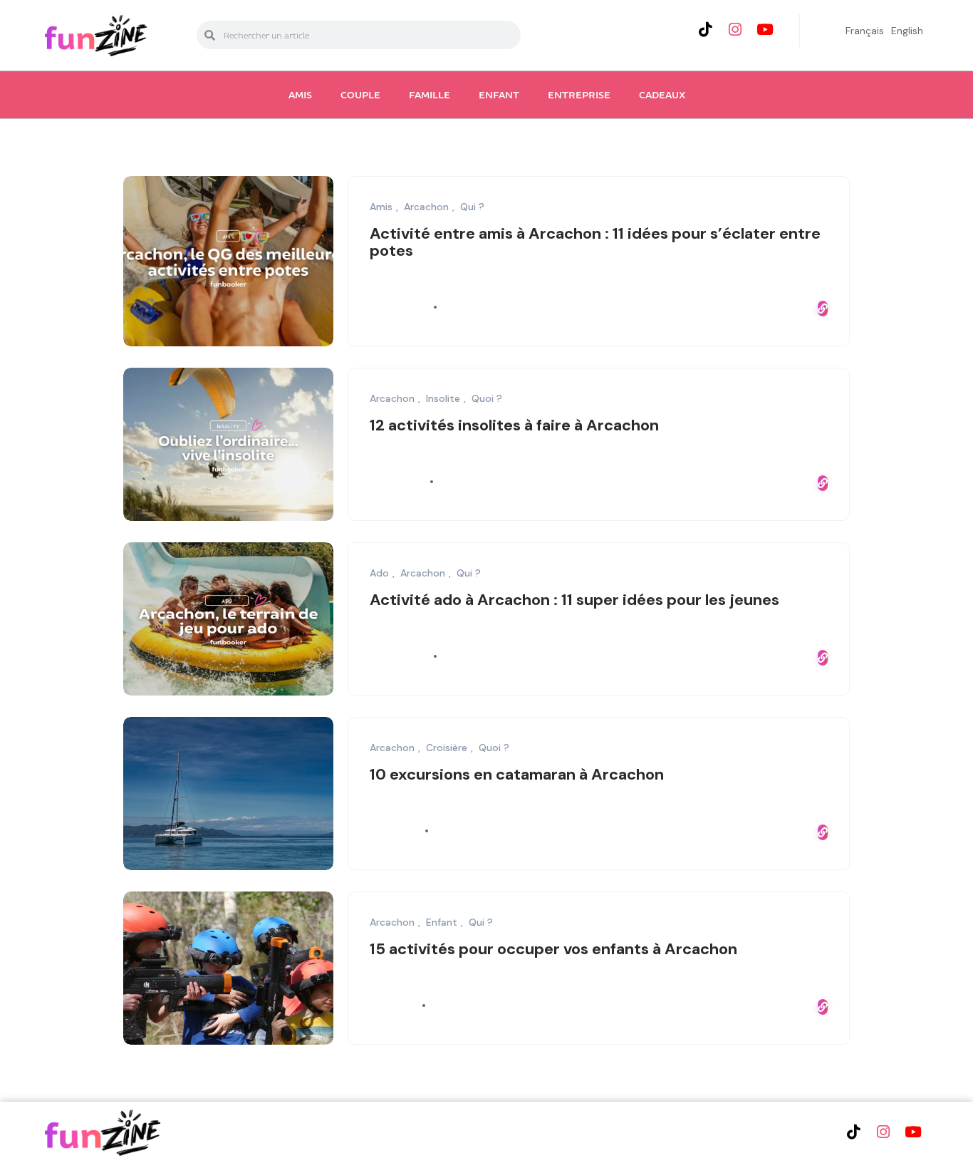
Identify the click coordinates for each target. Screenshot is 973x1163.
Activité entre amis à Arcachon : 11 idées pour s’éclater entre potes (595, 242)
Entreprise (579, 94)
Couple (360, 94)
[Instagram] (735, 29)
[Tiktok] (705, 29)
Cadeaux (662, 94)
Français (864, 30)
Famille (429, 94)
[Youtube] (765, 29)
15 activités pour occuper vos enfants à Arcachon (553, 949)
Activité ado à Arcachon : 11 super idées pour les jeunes (574, 599)
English (907, 30)
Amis (300, 94)
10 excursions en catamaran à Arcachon (517, 774)
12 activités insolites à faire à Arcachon (514, 425)
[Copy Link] (823, 308)
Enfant (499, 94)
